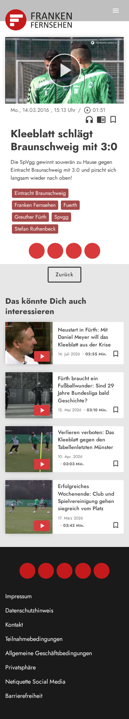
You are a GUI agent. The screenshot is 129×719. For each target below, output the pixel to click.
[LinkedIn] (83, 571)
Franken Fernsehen (35, 205)
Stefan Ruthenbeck (35, 229)
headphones (89, 119)
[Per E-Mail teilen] (92, 251)
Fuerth (70, 205)
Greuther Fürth (30, 217)
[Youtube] (64, 571)
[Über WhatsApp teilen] (74, 251)
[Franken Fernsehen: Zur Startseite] (39, 19)
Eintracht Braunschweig (40, 193)
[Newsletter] (101, 571)
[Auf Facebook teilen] (37, 251)
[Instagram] (46, 571)
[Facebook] (27, 571)
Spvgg (61, 217)
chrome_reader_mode (101, 119)
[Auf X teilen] (55, 251)
